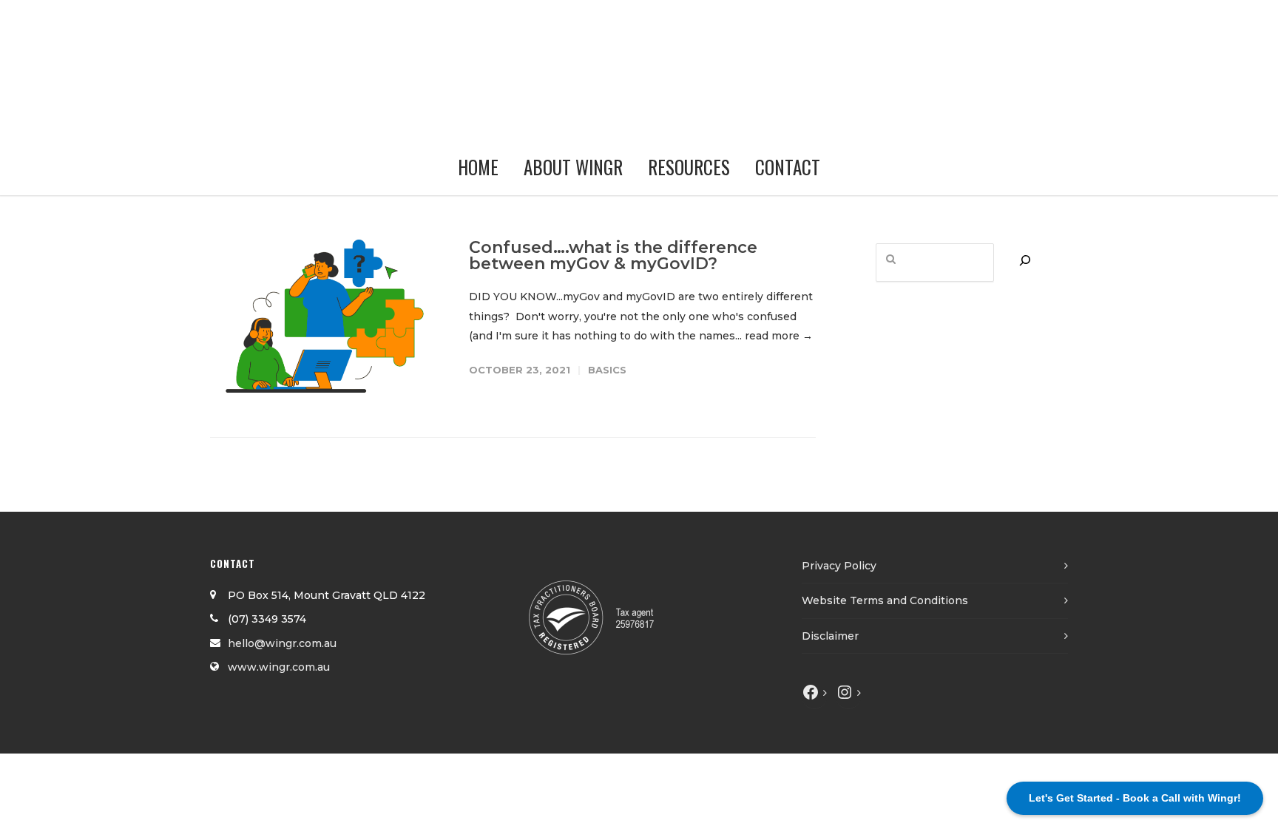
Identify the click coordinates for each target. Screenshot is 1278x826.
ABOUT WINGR (573, 166)
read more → (779, 335)
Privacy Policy (839, 565)
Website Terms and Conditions (885, 600)
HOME (478, 166)
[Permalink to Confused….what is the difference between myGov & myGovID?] (324, 316)
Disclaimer (830, 636)
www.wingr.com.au (279, 667)
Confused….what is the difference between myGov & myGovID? (613, 255)
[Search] (1025, 260)
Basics (607, 370)
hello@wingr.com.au (282, 643)
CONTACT (787, 166)
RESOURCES (689, 166)
